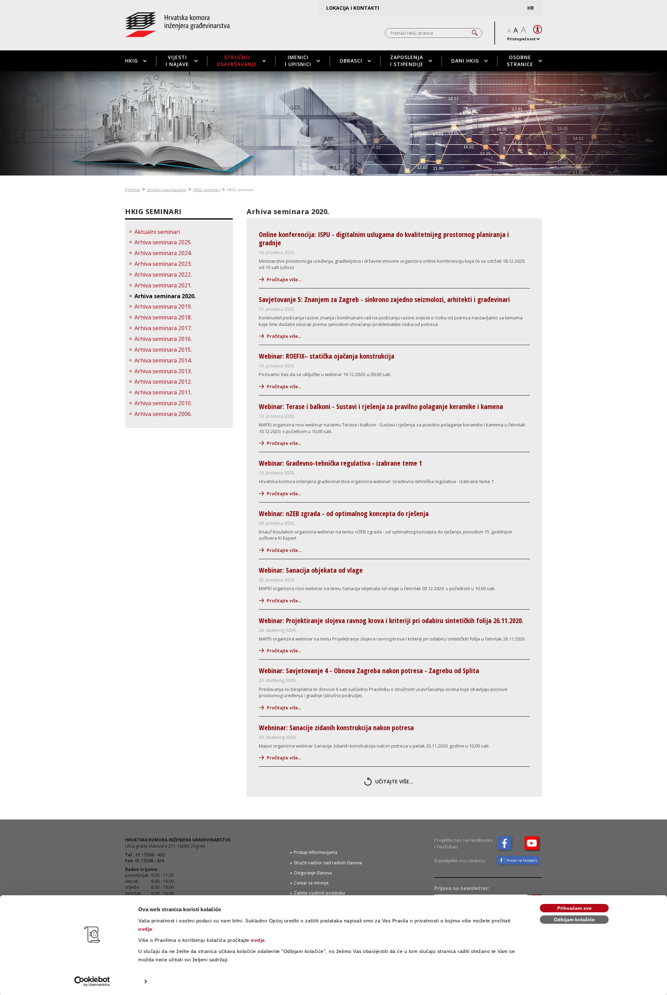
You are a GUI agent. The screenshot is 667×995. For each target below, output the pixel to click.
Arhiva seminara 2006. (163, 414)
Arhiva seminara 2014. (163, 360)
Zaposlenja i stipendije (406, 60)
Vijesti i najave (177, 60)
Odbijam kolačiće (574, 919)
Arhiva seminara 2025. (163, 242)
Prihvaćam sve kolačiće (574, 909)
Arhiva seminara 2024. (163, 253)
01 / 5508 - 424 (149, 861)
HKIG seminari (206, 189)
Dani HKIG (465, 60)
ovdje (145, 929)
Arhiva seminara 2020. (165, 296)
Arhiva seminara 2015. (163, 349)
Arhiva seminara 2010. (163, 403)
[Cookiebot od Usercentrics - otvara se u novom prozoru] (92, 981)
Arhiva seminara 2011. (163, 392)
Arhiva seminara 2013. (163, 371)
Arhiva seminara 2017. (163, 328)
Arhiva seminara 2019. (163, 306)
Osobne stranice (520, 60)
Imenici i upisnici (298, 60)
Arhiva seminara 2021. (163, 285)
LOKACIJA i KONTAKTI (352, 8)
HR (530, 8)
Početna (132, 189)
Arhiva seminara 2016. (163, 339)
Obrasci (350, 60)
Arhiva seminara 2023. (163, 264)
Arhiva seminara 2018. (163, 317)
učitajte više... (394, 781)
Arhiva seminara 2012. (163, 381)
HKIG (131, 60)
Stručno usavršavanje (237, 60)
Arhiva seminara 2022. (163, 274)
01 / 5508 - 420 (150, 855)
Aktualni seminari (157, 232)
